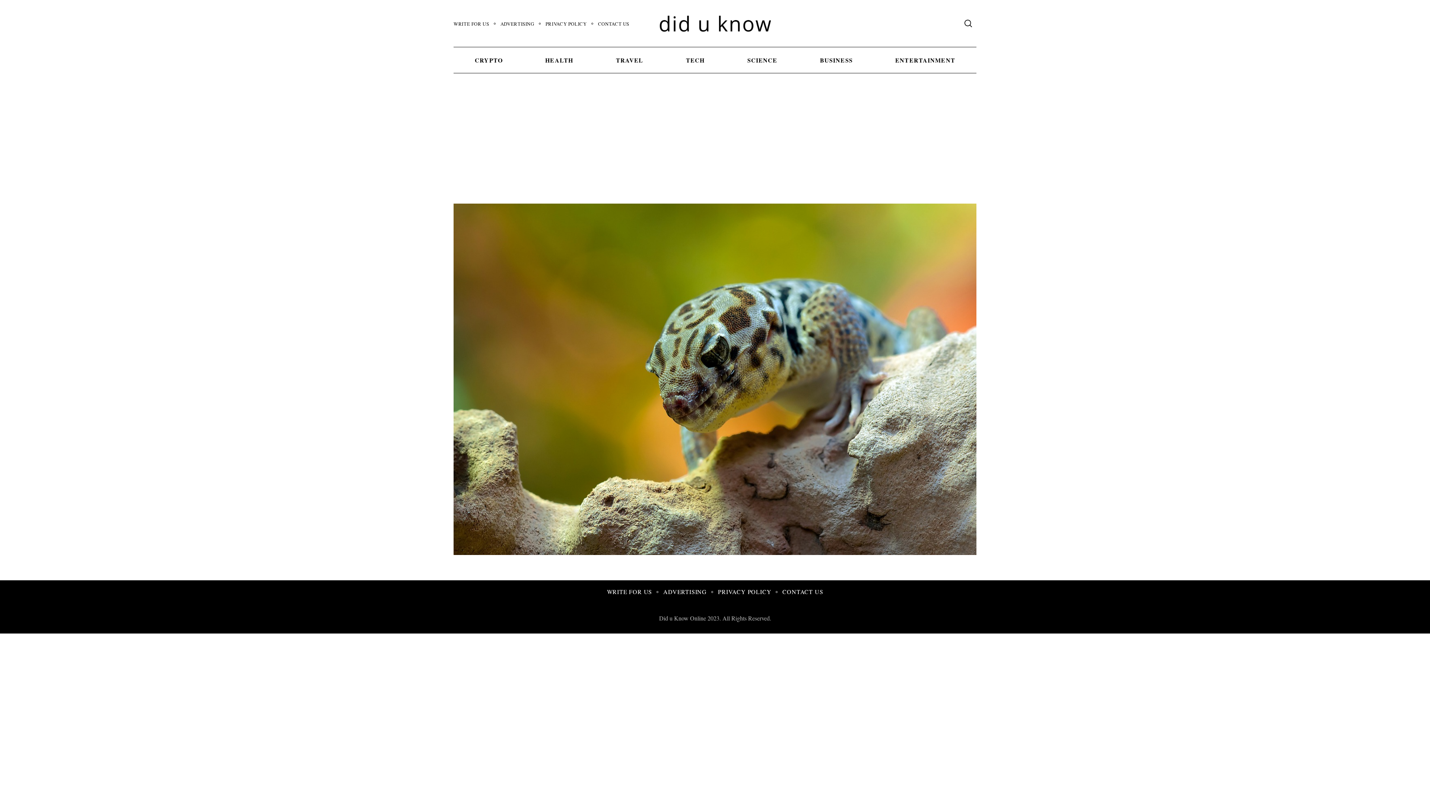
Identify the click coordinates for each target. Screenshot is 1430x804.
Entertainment (925, 60)
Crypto (489, 60)
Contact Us (613, 23)
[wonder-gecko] (760, 552)
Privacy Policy (566, 23)
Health (559, 60)
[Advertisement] (715, 148)
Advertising (517, 23)
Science (762, 60)
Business (836, 60)
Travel (630, 60)
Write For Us (471, 23)
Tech (695, 60)
